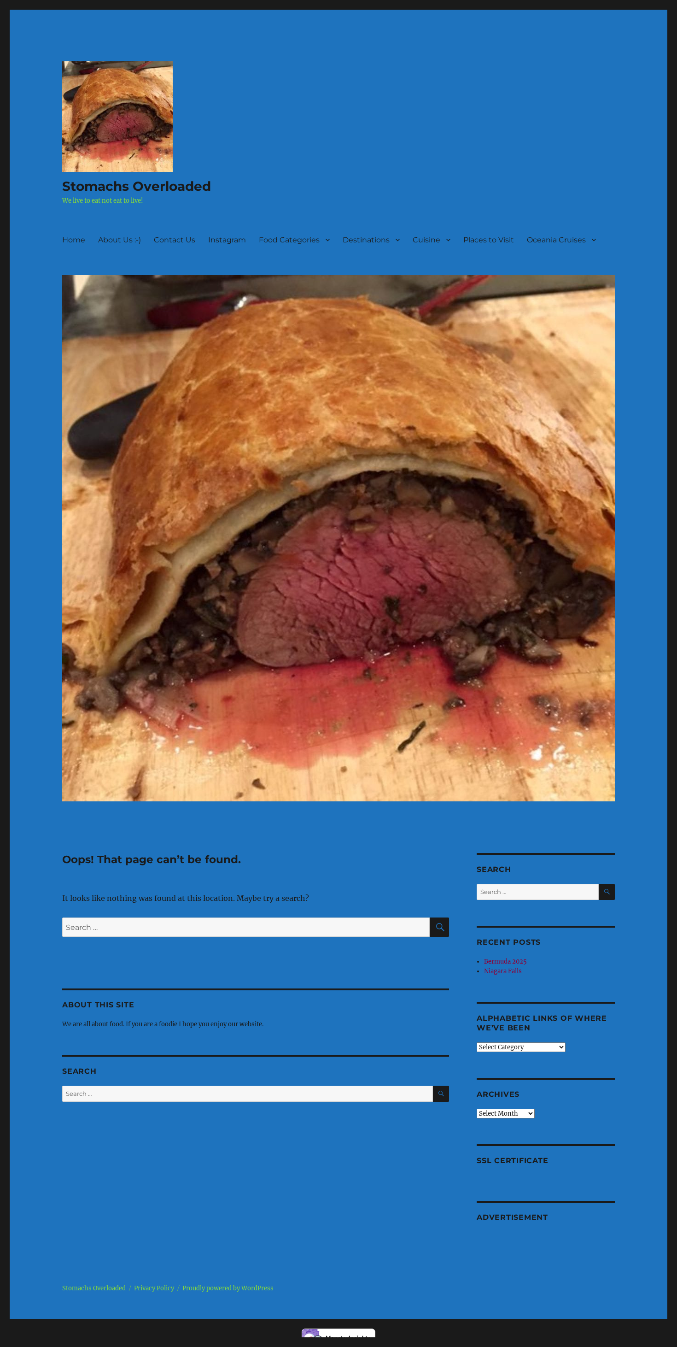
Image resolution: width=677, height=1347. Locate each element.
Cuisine (426, 239)
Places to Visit (488, 239)
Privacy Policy (154, 1288)
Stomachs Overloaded (136, 186)
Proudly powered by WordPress (228, 1288)
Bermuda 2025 (505, 961)
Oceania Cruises (556, 239)
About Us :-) (119, 239)
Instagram (227, 239)
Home (73, 239)
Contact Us (174, 239)
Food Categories (289, 239)
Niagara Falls (503, 971)
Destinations (366, 239)
